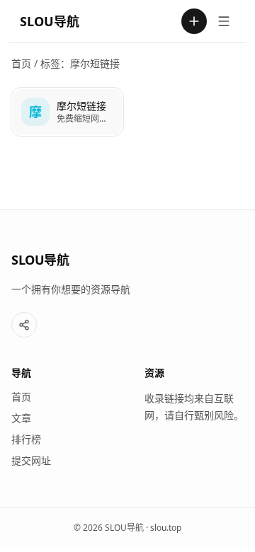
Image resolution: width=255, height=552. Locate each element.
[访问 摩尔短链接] (35, 112)
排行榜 (26, 439)
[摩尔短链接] (67, 112)
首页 (21, 63)
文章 (21, 418)
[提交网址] (194, 21)
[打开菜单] (223, 21)
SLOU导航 (49, 21)
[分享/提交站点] (24, 325)
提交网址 (31, 460)
